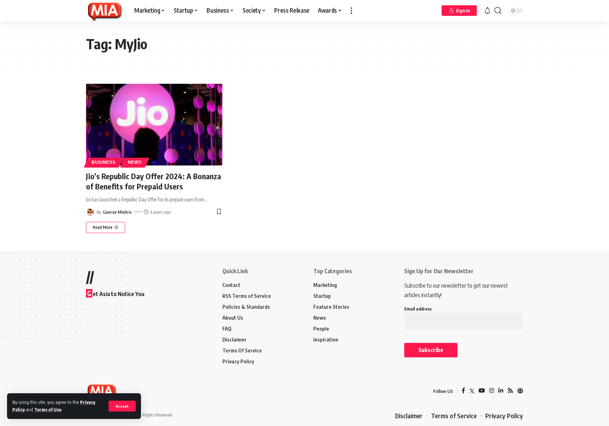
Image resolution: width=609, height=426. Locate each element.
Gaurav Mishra (117, 212)
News (135, 162)
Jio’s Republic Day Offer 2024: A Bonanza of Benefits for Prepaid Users (153, 181)
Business (104, 162)
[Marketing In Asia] (104, 10)
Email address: (418, 309)
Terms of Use (47, 409)
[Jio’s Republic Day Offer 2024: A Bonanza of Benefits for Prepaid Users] (154, 124)
